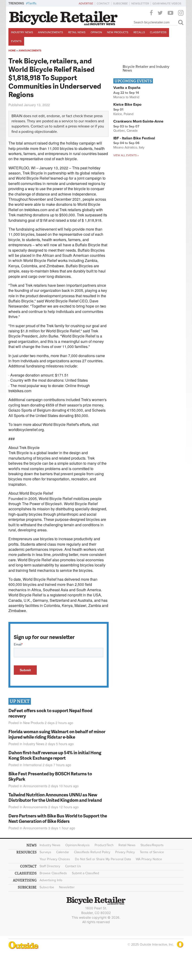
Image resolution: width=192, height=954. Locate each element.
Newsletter (140, 3)
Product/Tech (104, 845)
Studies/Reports (152, 845)
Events (16, 41)
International (32, 764)
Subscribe (120, 3)
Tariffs (32, 3)
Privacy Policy (125, 852)
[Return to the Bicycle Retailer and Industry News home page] (63, 24)
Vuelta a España (126, 87)
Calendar (62, 852)
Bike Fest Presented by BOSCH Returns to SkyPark (50, 776)
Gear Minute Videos (166, 3)
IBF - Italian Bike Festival (134, 138)
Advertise (86, 3)
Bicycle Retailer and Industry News (146, 68)
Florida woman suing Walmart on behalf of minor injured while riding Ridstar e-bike (56, 734)
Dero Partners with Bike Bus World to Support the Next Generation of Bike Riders (57, 818)
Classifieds (158, 32)
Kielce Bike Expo (127, 104)
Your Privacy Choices (55, 859)
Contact (103, 3)
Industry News (22, 32)
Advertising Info (51, 880)
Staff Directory (50, 866)
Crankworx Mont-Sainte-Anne (138, 121)
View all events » (126, 155)
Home (12, 50)
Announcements (50, 32)
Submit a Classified (85, 873)
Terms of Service (152, 852)
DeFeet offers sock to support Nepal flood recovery (50, 713)
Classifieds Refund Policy (92, 852)
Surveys (45, 852)
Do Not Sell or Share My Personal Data (103, 859)
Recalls (139, 32)
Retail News (76, 32)
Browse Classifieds (53, 873)
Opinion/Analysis (77, 845)
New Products (117, 32)
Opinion (96, 32)
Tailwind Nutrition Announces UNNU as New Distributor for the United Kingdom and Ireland (55, 797)
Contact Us (73, 866)
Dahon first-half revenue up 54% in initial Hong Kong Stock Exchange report (54, 755)
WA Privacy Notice (149, 859)
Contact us (39, 126)
